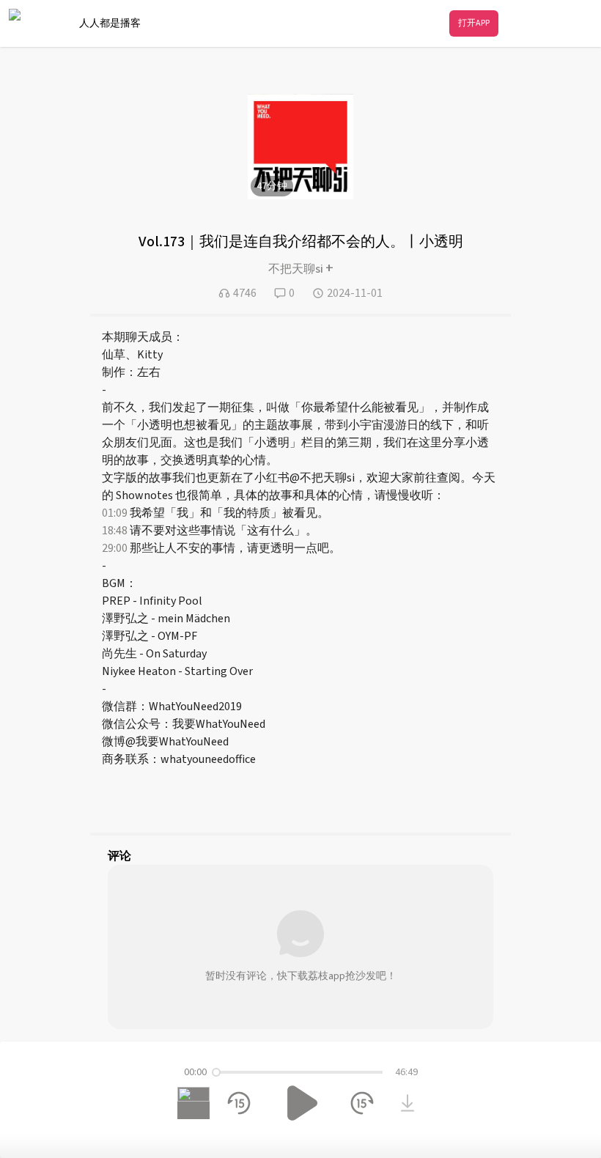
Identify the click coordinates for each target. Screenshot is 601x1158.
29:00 (115, 548)
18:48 (115, 531)
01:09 (115, 513)
